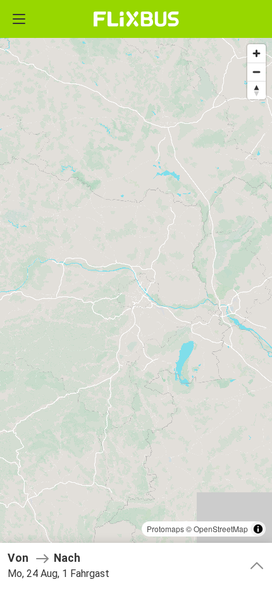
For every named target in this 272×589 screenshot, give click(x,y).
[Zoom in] (256, 53)
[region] (136, 294)
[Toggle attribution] (258, 529)
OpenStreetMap (221, 528)
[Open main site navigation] (19, 19)
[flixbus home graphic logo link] (136, 19)
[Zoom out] (256, 72)
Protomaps (165, 528)
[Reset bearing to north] (256, 90)
